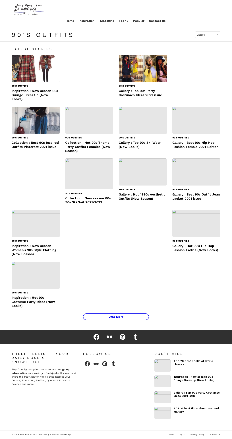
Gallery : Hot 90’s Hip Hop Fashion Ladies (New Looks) (195, 248)
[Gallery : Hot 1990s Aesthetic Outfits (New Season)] (143, 172)
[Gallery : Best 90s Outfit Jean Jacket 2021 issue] (196, 172)
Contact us (157, 21)
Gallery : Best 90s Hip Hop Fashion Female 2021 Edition (195, 145)
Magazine (107, 21)
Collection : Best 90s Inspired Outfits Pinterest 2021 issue (35, 145)
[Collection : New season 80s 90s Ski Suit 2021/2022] (89, 173)
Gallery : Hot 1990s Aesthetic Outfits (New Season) (142, 196)
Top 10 (124, 21)
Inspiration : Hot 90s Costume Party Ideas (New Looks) (33, 302)
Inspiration (86, 21)
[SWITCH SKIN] (210, 9)
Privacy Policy (197, 434)
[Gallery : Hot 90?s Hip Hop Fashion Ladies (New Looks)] (196, 223)
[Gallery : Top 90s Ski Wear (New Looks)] (143, 120)
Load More (116, 316)
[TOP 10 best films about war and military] (162, 413)
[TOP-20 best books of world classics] (162, 365)
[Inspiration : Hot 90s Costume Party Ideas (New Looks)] (36, 275)
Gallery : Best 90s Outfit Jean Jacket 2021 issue (196, 196)
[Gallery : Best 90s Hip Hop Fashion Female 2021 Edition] (196, 120)
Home (70, 21)
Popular (138, 21)
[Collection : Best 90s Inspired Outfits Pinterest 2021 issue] (36, 120)
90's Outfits (20, 86)
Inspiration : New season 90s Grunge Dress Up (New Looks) (35, 95)
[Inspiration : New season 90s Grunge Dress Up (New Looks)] (36, 68)
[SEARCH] (204, 9)
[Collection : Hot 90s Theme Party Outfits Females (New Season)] (89, 120)
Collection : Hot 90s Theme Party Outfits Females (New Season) (87, 147)
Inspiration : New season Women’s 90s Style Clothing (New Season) (34, 250)
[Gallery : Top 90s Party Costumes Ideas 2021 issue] (143, 68)
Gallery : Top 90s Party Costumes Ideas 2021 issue (140, 93)
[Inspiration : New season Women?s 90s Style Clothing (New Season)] (36, 223)
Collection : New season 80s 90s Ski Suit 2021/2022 (88, 200)
